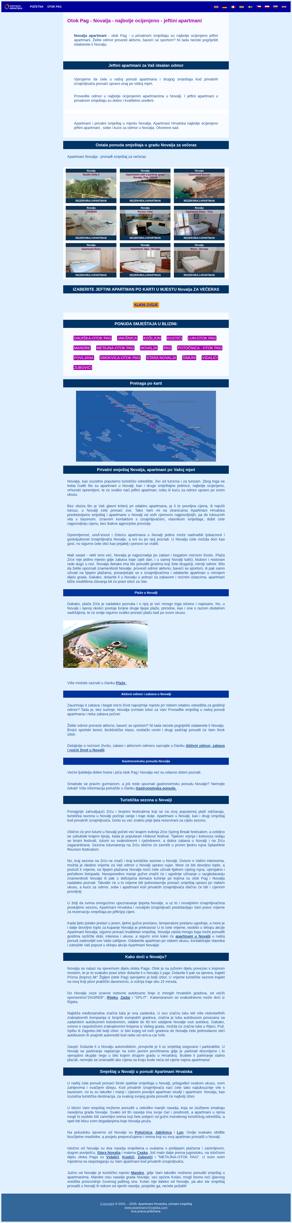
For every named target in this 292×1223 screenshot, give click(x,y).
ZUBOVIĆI (83, 367)
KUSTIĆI (174, 338)
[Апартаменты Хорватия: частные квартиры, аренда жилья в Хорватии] (275, 7)
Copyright (107, 1204)
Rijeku (112, 997)
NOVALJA (148, 348)
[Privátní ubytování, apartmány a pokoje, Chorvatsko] (258, 7)
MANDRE (82, 348)
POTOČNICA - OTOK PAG (200, 348)
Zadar (125, 997)
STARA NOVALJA (161, 358)
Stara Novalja (109, 1152)
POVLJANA (84, 358)
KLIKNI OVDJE (146, 304)
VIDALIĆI (210, 358)
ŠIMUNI (189, 358)
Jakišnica (163, 1132)
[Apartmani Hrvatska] (15, 6)
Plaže (121, 683)
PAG (167, 348)
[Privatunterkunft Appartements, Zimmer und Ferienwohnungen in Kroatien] (224, 7)
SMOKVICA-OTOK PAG (120, 358)
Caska (142, 1152)
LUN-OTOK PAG (202, 338)
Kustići (128, 1157)
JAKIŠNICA (127, 338)
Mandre (137, 1173)
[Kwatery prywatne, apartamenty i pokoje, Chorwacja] (267, 7)
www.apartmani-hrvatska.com (146, 1207)
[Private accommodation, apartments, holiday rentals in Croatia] (216, 7)
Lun (180, 1132)
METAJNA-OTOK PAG (115, 348)
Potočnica (143, 1132)
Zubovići (145, 1157)
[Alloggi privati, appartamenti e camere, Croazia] (233, 7)
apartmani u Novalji (193, 936)
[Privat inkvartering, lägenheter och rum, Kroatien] (250, 7)
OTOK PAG (54, 6)
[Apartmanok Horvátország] (241, 7)
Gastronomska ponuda (156, 788)
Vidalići (112, 1157)
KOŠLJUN (152, 338)
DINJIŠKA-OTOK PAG (92, 338)
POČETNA (36, 6)
